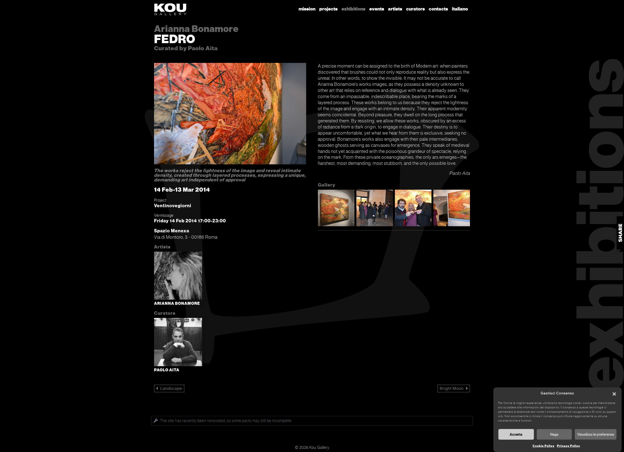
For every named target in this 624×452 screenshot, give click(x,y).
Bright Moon (452, 388)
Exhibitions (353, 9)
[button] (614, 393)
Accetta (516, 434)
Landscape (171, 388)
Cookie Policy (544, 446)
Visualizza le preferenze (595, 434)
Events (376, 9)
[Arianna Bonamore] (178, 277)
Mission (307, 9)
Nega (554, 434)
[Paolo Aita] (178, 343)
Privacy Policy (568, 446)
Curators (415, 9)
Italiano (460, 9)
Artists (395, 9)
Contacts (438, 9)
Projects (328, 9)
